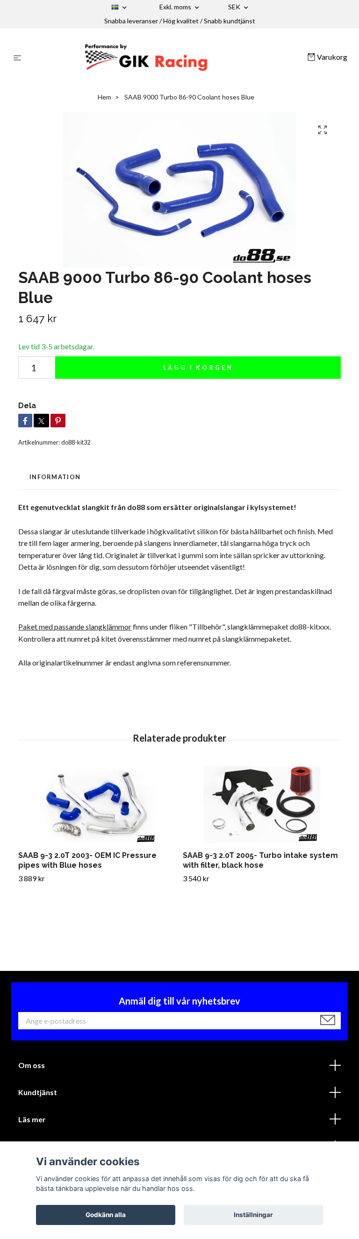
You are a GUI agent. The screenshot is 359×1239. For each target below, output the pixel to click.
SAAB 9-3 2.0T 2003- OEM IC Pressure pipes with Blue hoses (87, 860)
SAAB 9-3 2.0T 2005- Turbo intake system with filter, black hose (260, 860)
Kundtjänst (37, 1092)
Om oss (31, 1065)
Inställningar (253, 1214)
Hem (104, 97)
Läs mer (32, 1119)
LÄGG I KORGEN (198, 367)
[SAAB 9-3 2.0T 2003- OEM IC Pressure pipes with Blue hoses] (97, 805)
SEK (235, 7)
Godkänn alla (106, 1214)
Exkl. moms (176, 7)
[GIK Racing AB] (166, 57)
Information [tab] (54, 477)
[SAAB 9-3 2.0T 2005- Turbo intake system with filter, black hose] (261, 805)
